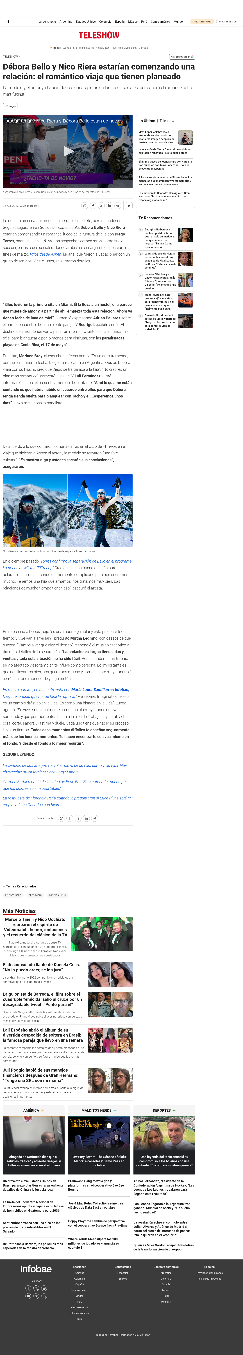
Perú (144, 21)
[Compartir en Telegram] (117, 205)
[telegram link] (36, 1296)
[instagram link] (44, 1288)
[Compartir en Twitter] (101, 205)
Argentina (66, 21)
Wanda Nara (70, 48)
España (120, 21)
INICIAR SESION (228, 21)
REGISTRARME (202, 21)
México (133, 21)
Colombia (105, 21)
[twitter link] (36, 1288)
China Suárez (86, 48)
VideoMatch (103, 48)
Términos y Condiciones (209, 1272)
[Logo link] (99, 35)
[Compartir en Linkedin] (109, 205)
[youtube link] (28, 1296)
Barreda (143, 48)
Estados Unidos (86, 21)
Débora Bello (13, 895)
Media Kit (166, 1301)
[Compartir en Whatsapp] (84, 205)
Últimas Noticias (80, 1313)
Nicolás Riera (57, 895)
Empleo (123, 1278)
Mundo (178, 21)
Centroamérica (160, 21)
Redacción (123, 1272)
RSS (79, 1318)
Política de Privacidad (209, 1278)
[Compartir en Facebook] (93, 205)
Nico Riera (35, 895)
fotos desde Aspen (45, 254)
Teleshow (10, 56)
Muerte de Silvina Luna (124, 48)
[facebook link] (28, 1288)
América (79, 1272)
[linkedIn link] (44, 1296)
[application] (68, 151)
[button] (6, 21)
